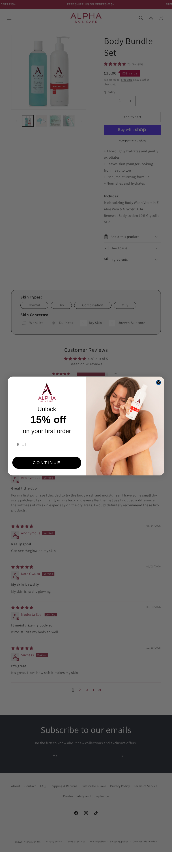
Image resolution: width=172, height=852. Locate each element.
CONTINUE (47, 462)
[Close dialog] (158, 382)
